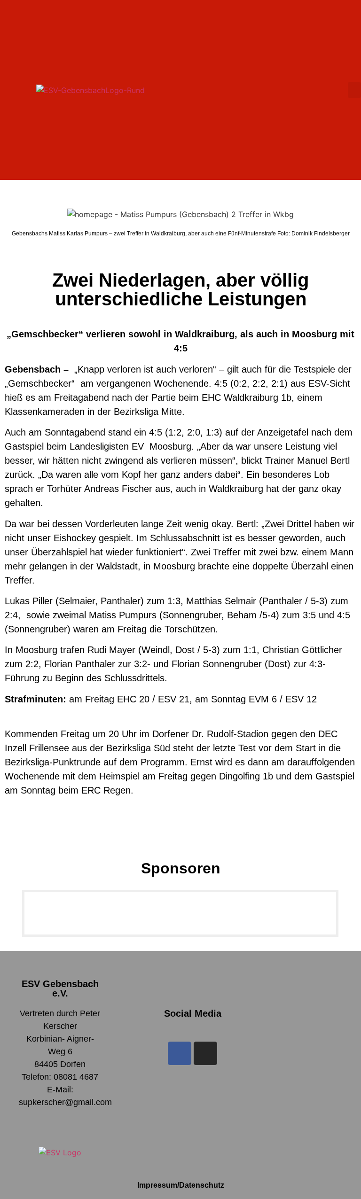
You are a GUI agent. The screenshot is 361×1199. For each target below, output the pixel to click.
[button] (354, 90)
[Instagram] (205, 1053)
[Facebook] (179, 1053)
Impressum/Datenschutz (180, 1185)
